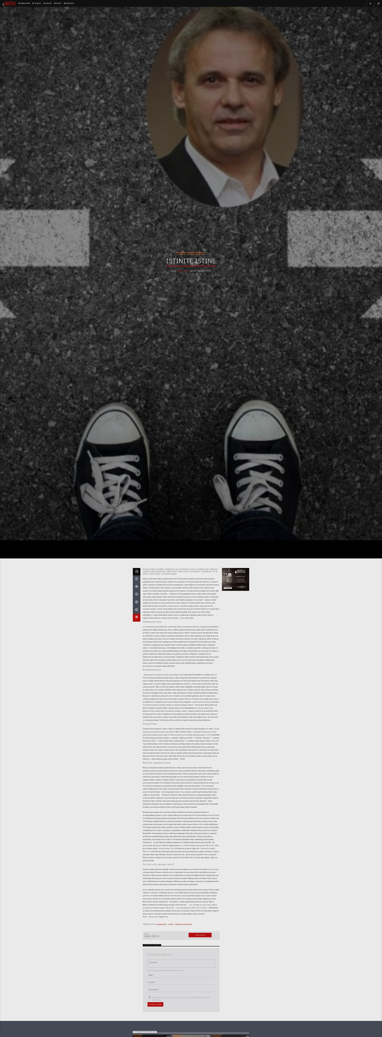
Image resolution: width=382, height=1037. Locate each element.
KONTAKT (70, 3)
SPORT (49, 3)
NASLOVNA (25, 3)
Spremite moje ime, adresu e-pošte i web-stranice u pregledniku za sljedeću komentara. (181, 1005)
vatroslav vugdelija (183, 931)
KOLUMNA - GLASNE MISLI (196, 257)
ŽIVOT (59, 3)
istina (170, 931)
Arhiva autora (200, 942)
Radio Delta (184, 274)
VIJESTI (38, 3)
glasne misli (161, 931)
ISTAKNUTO (181, 257)
